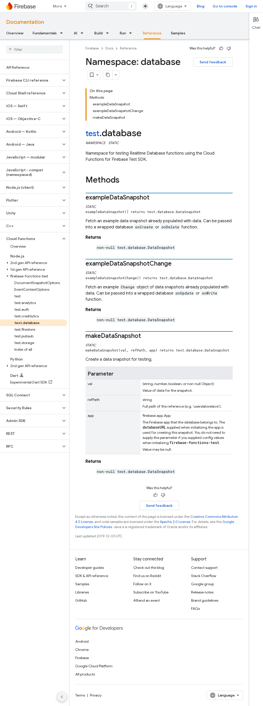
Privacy (95, 695)
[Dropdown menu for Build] (109, 33)
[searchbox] (34, 49)
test (92, 133)
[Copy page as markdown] (107, 74)
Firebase (92, 48)
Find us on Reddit (147, 575)
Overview (14, 33)
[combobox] (111, 6)
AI (75, 33)
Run (123, 33)
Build (98, 33)
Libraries (82, 592)
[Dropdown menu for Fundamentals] (63, 33)
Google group (202, 584)
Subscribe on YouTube (150, 592)
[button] (30, 80)
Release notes (202, 592)
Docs (109, 48)
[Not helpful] (229, 48)
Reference (152, 33)
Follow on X (142, 584)
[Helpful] (221, 48)
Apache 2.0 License (175, 522)
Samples (178, 33)
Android (82, 641)
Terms (80, 695)
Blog (200, 6)
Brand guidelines (204, 600)
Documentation (25, 22)
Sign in (251, 6)
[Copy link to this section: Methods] (124, 180)
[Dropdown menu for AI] (83, 33)
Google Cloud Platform (93, 666)
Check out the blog (148, 567)
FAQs (195, 608)
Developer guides (89, 567)
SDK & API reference (91, 575)
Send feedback (213, 62)
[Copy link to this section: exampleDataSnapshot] (154, 198)
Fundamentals (45, 33)
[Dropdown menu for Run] (132, 33)
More (57, 6)
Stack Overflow (203, 575)
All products (85, 674)
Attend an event (146, 600)
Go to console (225, 6)
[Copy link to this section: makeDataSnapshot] (146, 336)
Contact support (204, 567)
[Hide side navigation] (62, 697)
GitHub (81, 600)
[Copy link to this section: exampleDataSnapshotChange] (177, 264)
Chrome (82, 649)
